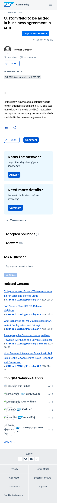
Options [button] (51, 34)
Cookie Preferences (14, 495)
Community (22, 4)
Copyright (14, 477)
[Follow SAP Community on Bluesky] (25, 459)
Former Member (23, 49)
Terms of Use (42, 469)
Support (42, 486)
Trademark (14, 486)
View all (8, 442)
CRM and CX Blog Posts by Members (26, 343)
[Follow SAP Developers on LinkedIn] (37, 459)
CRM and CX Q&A (14, 13)
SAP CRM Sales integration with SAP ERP (22, 77)
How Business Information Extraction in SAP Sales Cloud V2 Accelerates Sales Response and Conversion (28, 358)
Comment (31, 140)
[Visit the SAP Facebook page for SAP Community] (20, 459)
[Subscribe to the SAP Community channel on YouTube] (31, 459)
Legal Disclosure (42, 477)
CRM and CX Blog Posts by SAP (23, 299)
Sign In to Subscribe (36, 33)
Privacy (14, 469)
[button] (6, 63)
